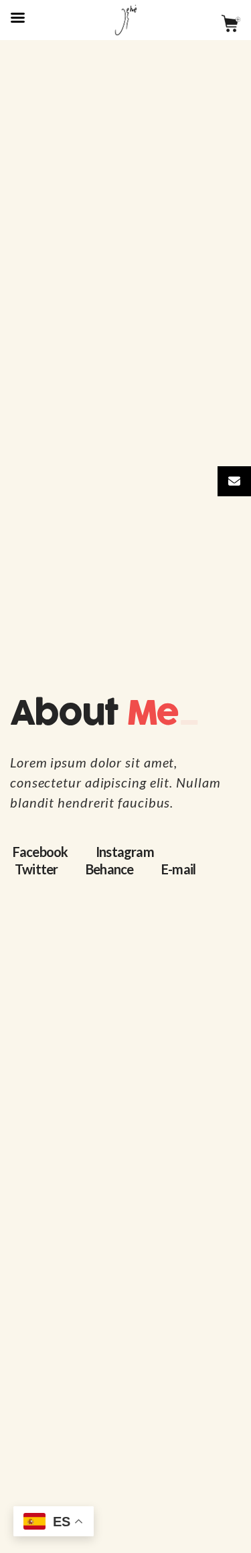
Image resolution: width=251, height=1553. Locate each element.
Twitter (36, 869)
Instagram (125, 852)
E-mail (178, 869)
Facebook (40, 852)
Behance (109, 869)
